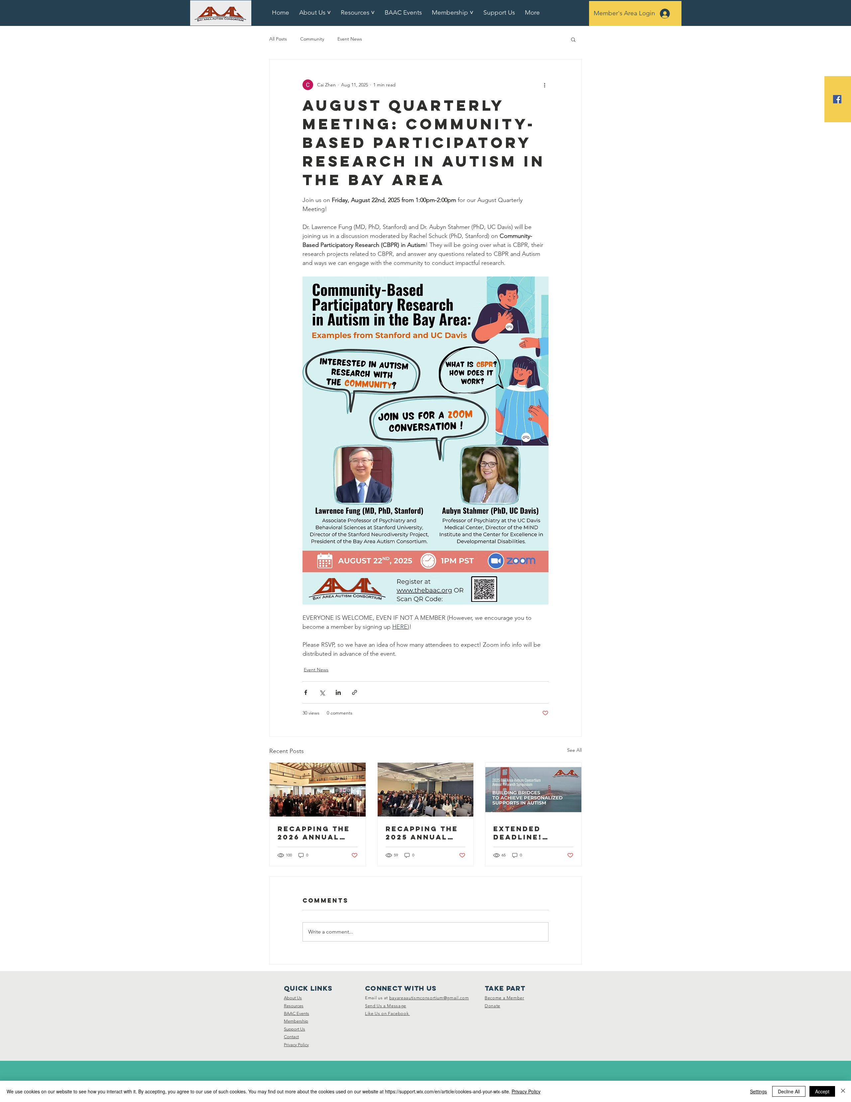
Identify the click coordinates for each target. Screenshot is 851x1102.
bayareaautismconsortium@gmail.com (429, 997)
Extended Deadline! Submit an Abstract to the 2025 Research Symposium (524, 833)
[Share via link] (354, 692)
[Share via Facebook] (306, 692)
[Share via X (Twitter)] (322, 692)
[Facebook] (837, 99)
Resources (294, 1005)
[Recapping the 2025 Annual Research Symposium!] (426, 790)
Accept (822, 1091)
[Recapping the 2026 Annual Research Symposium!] (318, 790)
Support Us (294, 1029)
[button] (573, 39)
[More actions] (544, 85)
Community (312, 39)
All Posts (278, 39)
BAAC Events (296, 1013)
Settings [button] (758, 1091)
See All (574, 750)
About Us (293, 997)
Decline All (789, 1091)
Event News (349, 39)
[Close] (843, 1091)
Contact (291, 1036)
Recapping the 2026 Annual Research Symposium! (314, 833)
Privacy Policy (296, 1044)
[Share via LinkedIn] (338, 692)
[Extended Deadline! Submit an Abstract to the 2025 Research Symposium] (533, 790)
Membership (296, 1021)
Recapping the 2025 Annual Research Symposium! (422, 833)
